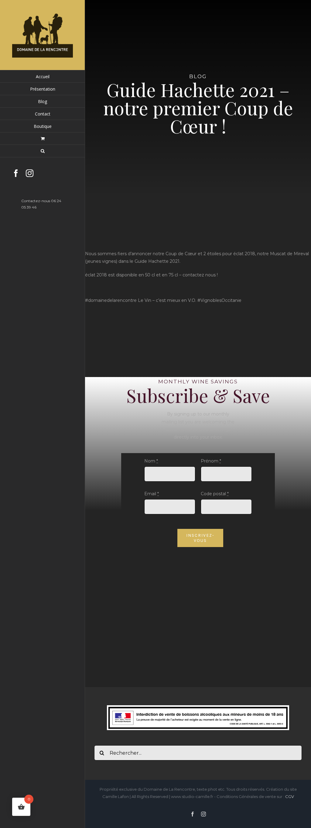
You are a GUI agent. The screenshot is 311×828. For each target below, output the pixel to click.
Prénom (211, 461)
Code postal (215, 493)
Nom (151, 461)
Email (151, 493)
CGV (289, 796)
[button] (42, 151)
